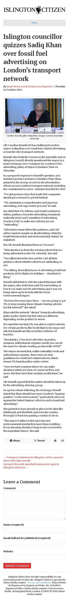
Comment (9, 488)
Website (8, 551)
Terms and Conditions (39, 582)
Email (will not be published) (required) (26, 538)
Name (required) (13, 524)
